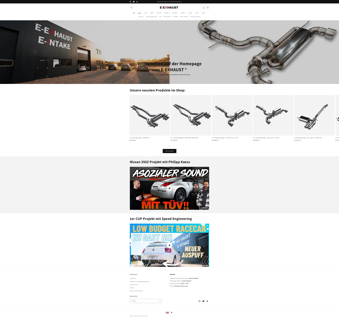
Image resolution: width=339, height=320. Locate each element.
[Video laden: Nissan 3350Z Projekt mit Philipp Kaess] (169, 188)
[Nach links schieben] (166, 146)
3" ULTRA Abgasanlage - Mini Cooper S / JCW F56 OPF (308, 138)
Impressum (133, 278)
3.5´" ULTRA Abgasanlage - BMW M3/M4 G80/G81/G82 (184, 138)
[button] (132, 8)
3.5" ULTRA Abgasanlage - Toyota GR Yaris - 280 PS (266, 138)
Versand (132, 288)
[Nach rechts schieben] (173, 146)
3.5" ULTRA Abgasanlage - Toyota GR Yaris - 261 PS (225, 138)
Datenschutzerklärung (136, 291)
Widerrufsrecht (134, 284)
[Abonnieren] (159, 301)
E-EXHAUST (136, 316)
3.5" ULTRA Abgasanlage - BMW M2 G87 (139, 138)
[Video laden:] (169, 245)
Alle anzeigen (169, 151)
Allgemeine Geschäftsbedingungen (140, 281)
